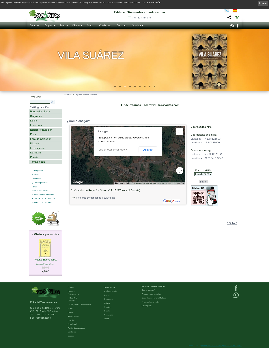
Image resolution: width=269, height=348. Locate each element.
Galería (70, 312)
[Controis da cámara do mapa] (179, 170)
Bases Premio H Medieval (43, 198)
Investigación (37, 148)
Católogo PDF (147, 306)
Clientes (76, 25)
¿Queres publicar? (40, 183)
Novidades (36, 179)
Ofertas (107, 295)
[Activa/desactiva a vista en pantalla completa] (179, 131)
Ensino (34, 134)
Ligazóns (71, 320)
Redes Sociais (73, 316)
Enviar (203, 181)
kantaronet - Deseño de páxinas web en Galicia (221, 346)
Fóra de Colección (40, 138)
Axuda (90, 25)
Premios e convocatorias (43, 194)
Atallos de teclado (122, 183)
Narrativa (35, 152)
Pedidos (107, 311)
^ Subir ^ (232, 223)
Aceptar (148, 149)
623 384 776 (141, 17)
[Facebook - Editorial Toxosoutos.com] (237, 26)
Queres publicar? (148, 290)
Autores (35, 175)
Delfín (33, 120)
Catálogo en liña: (39, 107)
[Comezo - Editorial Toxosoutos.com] (44, 15)
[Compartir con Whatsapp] (232, 26)
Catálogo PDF (38, 171)
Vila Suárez (91, 55)
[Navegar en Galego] (227, 11)
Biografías (36, 116)
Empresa (49, 25)
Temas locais (37, 161)
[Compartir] (229, 18)
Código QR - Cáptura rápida (80, 304)
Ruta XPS (73, 298)
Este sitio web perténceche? (113, 150)
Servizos (136, 25)
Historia (34, 143)
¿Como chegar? (78, 121)
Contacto (121, 25)
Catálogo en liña (110, 291)
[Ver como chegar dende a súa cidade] (171, 202)
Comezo (34, 25)
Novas (35, 187)
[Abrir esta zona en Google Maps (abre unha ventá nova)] (78, 182)
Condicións (105, 25)
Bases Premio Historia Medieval (154, 298)
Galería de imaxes (40, 190)
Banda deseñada (40, 111)
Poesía (34, 157)
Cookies (71, 336)
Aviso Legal (72, 324)
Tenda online (109, 287)
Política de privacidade (76, 328)
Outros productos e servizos (153, 286)
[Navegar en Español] (236, 11)
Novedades (108, 299)
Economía (36, 125)
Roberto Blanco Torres (45, 265)
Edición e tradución (41, 129)
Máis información (151, 2)
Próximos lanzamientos (151, 302)
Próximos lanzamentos (42, 202)
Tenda (63, 25)
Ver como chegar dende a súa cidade (95, 197)
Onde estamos (90, 95)
